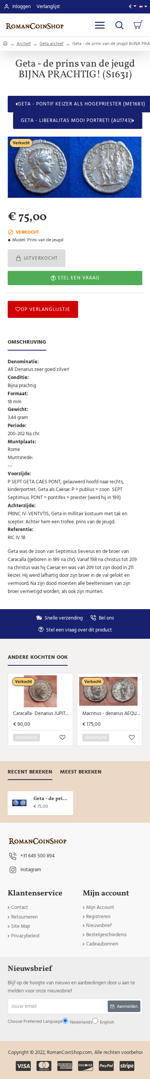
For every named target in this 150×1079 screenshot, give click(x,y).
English (74, 564)
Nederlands (54, 564)
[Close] (118, 473)
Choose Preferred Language (61, 546)
